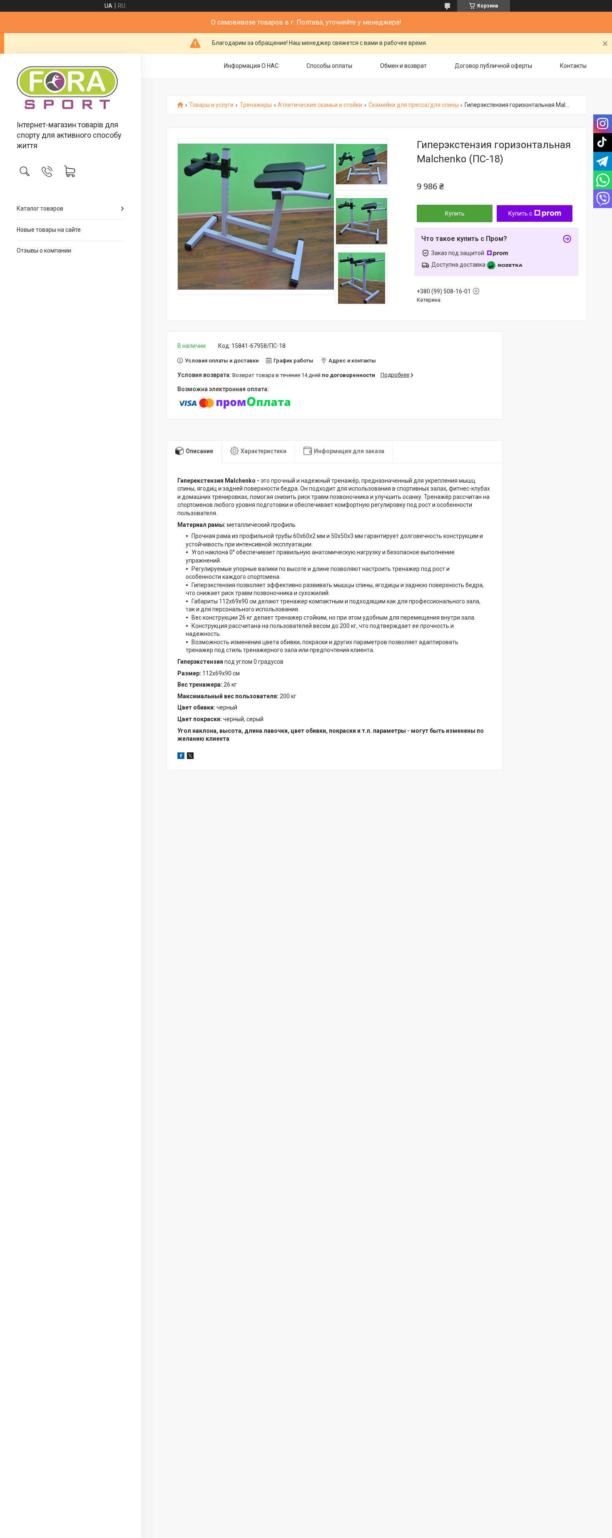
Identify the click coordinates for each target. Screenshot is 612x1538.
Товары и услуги (211, 105)
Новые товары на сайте (49, 229)
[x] (190, 757)
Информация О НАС (251, 65)
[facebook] (180, 757)
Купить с (520, 213)
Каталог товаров (40, 208)
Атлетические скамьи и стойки (320, 105)
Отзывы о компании (44, 250)
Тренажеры (256, 105)
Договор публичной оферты (493, 65)
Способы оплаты (329, 65)
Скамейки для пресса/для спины (413, 105)
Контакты (573, 65)
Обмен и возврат (403, 65)
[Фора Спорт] (70, 87)
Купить (455, 213)
